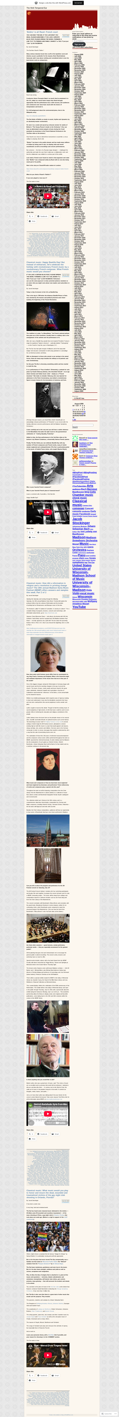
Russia (42, 250)
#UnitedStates (65, 559)
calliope (60, 236)
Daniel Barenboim (55, 1395)
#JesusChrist (45, 1158)
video (44, 1184)
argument (50, 234)
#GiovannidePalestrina (57, 1156)
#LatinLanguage (56, 1159)
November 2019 (79, 176)
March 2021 (78, 149)
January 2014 (79, 299)
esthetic (59, 1173)
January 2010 (79, 382)
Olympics (46, 246)
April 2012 (78, 335)
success (55, 251)
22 (83, 413)
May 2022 (77, 136)
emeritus (47, 1173)
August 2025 (78, 74)
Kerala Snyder (52, 1177)
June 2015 (78, 269)
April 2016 (78, 251)
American (53, 233)
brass (52, 236)
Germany (50, 1174)
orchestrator (30, 247)
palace (51, 1179)
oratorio (58, 1399)
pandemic (39, 247)
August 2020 (78, 161)
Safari (51, 250)
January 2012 (79, 340)
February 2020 (79, 171)
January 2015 (79, 278)
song (41, 1402)
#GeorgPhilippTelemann (63, 1154)
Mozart (42, 1399)
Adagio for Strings (36, 1392)
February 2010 (79, 381)
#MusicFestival (45, 1163)
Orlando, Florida (59, 1215)
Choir (48, 1171)
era (55, 1173)
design (58, 238)
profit (34, 248)
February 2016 (79, 255)
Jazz (53, 243)
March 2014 (78, 295)
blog (45, 236)
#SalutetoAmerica (35, 559)
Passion (67, 1399)
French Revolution (52, 566)
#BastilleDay (45, 549)
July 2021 (77, 142)
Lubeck (35, 1178)
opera (54, 1399)
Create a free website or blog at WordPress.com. (61, 1414)
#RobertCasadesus (64, 558)
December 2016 (79, 238)
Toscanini (44, 252)
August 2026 (78, 54)
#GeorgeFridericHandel (51, 1154)
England (46, 239)
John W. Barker (32, 1177)
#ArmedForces (38, 549)
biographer (44, 1170)
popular (67, 247)
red (59, 574)
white (50, 577)
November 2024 (79, 89)
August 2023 (78, 115)
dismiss (67, 238)
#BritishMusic (65, 1151)
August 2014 (78, 286)
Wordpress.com (43, 255)
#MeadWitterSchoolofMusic (80, 481)
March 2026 (78, 63)
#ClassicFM (35, 233)
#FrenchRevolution (39, 552)
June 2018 (78, 206)
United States (65, 576)
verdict (48, 253)
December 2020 (79, 154)
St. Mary (60, 1181)
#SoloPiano (42, 559)
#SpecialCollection (40, 1166)
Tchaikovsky (53, 1402)
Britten (55, 236)
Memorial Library (62, 1178)
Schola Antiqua (41, 1181)
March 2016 (78, 253)
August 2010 (78, 370)
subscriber (30, 576)
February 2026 (79, 65)
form (56, 565)
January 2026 (79, 67)
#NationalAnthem (65, 554)
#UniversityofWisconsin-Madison (84, 483)
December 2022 (79, 129)
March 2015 (78, 274)
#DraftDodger (39, 551)
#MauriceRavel (48, 554)
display (38, 563)
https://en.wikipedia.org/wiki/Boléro (36, 116)
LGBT (61, 1398)
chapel (40, 1171)
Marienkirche (46, 1178)
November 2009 (79, 386)
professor (53, 1180)
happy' (30, 567)
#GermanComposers (38, 1156)
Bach (63, 1168)
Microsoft (45, 245)
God (54, 1174)
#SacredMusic (57, 1165)
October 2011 (79, 346)
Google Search (37, 241)
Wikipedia (45, 254)
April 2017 (78, 231)
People (28, 1180)
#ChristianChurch (64, 1152)
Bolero (48, 236)
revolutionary (30, 575)
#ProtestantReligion (38, 1164)
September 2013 (80, 306)
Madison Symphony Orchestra (53, 244)
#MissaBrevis (37, 1163)
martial (67, 569)
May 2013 (77, 313)
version (53, 253)
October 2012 (79, 325)
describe (34, 563)
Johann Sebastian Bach (63, 1175)
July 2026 (77, 56)
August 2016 (78, 245)
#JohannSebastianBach (55, 1158)
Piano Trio (33, 1401)
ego (58, 563)
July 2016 (77, 246)
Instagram (66, 241)
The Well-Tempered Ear (36, 8)
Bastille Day (36, 561)
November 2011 (79, 344)
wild (50, 254)
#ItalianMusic (34, 553)
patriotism (66, 572)
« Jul (74, 419)
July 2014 (77, 288)
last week (61, 243)
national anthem (59, 570)
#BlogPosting (66, 549)
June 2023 (78, 119)
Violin (56, 253)
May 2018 (77, 208)
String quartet (46, 1402)
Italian (32, 568)
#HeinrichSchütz (39, 1157)
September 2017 (80, 222)
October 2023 (79, 112)
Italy (46, 1175)
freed (42, 566)
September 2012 (80, 327)
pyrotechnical (51, 574)
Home (55, 241)
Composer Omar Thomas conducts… (86, 451)
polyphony (39, 1180)
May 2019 (77, 187)
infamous (61, 567)
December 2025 (79, 68)
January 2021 (79, 152)
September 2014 (80, 285)
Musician (41, 246)
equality (67, 563)
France (34, 240)
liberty (57, 568)
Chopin (63, 1394)
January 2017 (79, 236)
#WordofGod (31, 1168)
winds (52, 254)
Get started (78, 3)
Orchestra (51, 246)
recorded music (54, 248)
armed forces (63, 560)
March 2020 (78, 169)
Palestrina (56, 1179)
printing (49, 1180)
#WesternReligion (64, 1167)
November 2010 (79, 365)
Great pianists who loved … (88, 438)
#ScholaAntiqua (65, 1165)
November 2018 (79, 197)
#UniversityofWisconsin (51, 1166)
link (32, 244)
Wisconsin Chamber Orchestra (84, 599)
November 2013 (79, 302)
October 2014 (79, 283)
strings (47, 251)
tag (39, 576)
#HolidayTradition (64, 552)
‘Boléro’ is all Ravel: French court (42, 32)
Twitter (48, 252)
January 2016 (79, 257)
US (29, 577)
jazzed (56, 243)
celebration (29, 562)
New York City (77, 547)
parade (40, 572)
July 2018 (77, 204)
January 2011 (79, 361)
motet (38, 1179)
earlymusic (36, 1173)
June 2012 (78, 332)
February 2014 (79, 297)
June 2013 (78, 311)
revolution (66, 574)
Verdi (67, 1403)
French (38, 240)
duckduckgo (35, 239)
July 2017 (77, 225)
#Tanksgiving (58, 559)
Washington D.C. (44, 577)
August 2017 (78, 224)
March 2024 (78, 103)
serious (61, 250)
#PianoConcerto (50, 556)
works (62, 577)
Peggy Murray (65, 1179)
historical (30, 1175)
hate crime (48, 1397)
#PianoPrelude (65, 556)
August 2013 (78, 307)
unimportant (59, 252)
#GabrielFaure (48, 552)
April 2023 (78, 122)
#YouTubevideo (43, 560)
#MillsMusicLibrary (64, 1161)
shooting (33, 1402)
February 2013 (79, 318)
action (49, 560)
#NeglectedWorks (54, 555)
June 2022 (78, 135)
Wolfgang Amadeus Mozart (44, 1303)
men (68, 1178)
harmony (35, 567)
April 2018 (78, 210)
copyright (47, 238)
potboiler (30, 248)
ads (41, 233)
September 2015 (80, 264)
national (52, 570)
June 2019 (78, 185)
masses (67, 244)
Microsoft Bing (51, 245)
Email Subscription (77, 31)
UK (55, 252)
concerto (64, 562)
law (65, 243)
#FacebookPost (47, 551)
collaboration (53, 237)
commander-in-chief (46, 562)
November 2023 (79, 110)
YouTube (67, 256)
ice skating (60, 241)
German (67, 566)
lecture (67, 1177)
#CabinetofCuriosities (40, 1152)
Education (42, 1173)
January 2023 (79, 128)
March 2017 (78, 232)
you (50, 255)
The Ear (91, 562)
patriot (57, 572)
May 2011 (77, 354)
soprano (56, 1181)
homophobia (54, 1397)
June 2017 (78, 227)
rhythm (30, 250)
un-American (58, 576)
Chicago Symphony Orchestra (54, 1394)
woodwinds (29, 255)
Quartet (43, 1401)
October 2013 (79, 304)
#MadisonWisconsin (64, 1160)
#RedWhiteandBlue (54, 558)
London (36, 244)
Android (58, 233)
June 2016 (78, 248)
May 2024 (77, 100)
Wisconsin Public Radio (50, 1261)
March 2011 (78, 358)
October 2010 (79, 367)
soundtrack (35, 251)
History (39, 567)
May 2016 (77, 250)
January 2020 (79, 173)
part (60, 1179)
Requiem (54, 1401)
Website (74, 597)
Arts (54, 234)
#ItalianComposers (57, 1157)
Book (54, 1170)
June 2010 (78, 374)
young (52, 255)
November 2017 (79, 218)
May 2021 (77, 145)
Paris (43, 572)
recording (61, 248)
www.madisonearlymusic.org (54, 1099)
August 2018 (78, 203)
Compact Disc (87, 505)
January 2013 (79, 320)
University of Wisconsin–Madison (57, 1403)
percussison (47, 247)
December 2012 (79, 321)
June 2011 (77, 353)
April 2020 (78, 168)
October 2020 (79, 157)
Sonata (51, 1181)
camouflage (61, 561)
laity (61, 1177)
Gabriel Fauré (61, 566)
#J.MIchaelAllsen (37, 1158)
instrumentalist (38, 243)
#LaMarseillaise (46, 553)
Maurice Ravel (38, 570)
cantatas (32, 1394)
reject (62, 574)
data (59, 1172)
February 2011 (79, 360)
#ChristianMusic (31, 1153)
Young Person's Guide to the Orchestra (62, 256)
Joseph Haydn (30, 1316)
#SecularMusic (31, 1166)
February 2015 (79, 276)
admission (53, 560)
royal (31, 1181)
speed (39, 251)
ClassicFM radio (46, 237)
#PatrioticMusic (42, 556)
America (48, 233)
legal (68, 243)
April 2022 (78, 138)
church (59, 1171)
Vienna (48, 1184)
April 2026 (78, 61)
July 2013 (77, 309)
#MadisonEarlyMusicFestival (51, 1160)
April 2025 (78, 81)
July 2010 (77, 372)
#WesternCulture (47, 1167)
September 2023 (80, 114)
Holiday (43, 567)
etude (57, 239)
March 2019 (78, 190)
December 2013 (79, 300)
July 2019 (77, 183)
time (64, 1181)
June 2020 (78, 164)
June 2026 (78, 58)
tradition (46, 576)
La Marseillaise (51, 568)
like (30, 244)
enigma (30, 1396)
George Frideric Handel (37, 1174)
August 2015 (78, 265)
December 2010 (79, 363)
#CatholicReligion (50, 1152)
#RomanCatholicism (35, 1165)
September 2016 (80, 243)
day (68, 562)
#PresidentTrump (45, 558)
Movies (32, 246)
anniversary (55, 1168)
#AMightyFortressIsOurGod (39, 1151)
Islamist (63, 1397)
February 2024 (79, 105)
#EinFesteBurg (65, 1153)
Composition (46, 1172)
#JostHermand (40, 1159)
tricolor (50, 576)
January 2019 (79, 194)
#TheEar (92, 481)
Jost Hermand (40, 1177)
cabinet (62, 1170)
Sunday (35, 576)
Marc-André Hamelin (57, 569)
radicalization (48, 1401)
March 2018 (78, 211)
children (45, 1171)
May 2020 (77, 166)
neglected (30, 572)
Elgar (67, 1395)
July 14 (45, 568)
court (51, 238)
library (28, 1178)
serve (54, 575)
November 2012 (79, 323)
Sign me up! (79, 44)
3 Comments (66, 276)
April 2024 (78, 101)
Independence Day (53, 567)
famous (67, 239)
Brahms (67, 1392)
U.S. (52, 252)
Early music (30, 1173)
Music (67, 232)
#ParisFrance (34, 556)
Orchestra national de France (62, 246)
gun (38, 1397)
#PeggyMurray (53, 1163)
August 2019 (78, 182)
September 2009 (80, 389)
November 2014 (79, 281)
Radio (45, 248)
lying (68, 568)
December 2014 (79, 279)
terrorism (59, 1402)
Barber (52, 1392)
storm (67, 575)
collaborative (60, 237)
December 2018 (79, 196)
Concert (29, 238)
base (35, 1170)
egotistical (62, 563)
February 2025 (79, 84)
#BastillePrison (52, 549)
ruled (39, 250)
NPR (85, 547)
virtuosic (61, 253)
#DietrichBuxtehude (56, 1153)
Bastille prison (43, 561)
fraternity (35, 566)
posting (93, 555)
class (63, 1171)
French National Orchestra (47, 240)
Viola (52, 1184)
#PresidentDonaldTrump (34, 558)
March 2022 (78, 140)
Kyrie (58, 1177)
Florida (47, 1396)
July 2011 (77, 351)
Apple (64, 233)
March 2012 (78, 337)
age (58, 560)
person (59, 247)
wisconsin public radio (49, 1404)
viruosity (37, 577)
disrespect (43, 563)
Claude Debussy (37, 562)
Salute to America (48, 575)
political (58, 573)
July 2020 (77, 163)
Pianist (35, 573)
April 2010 (78, 377)
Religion (67, 1180)
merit (41, 245)
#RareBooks (47, 1164)
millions (57, 245)
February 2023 (79, 126)
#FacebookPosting (56, 551)
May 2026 (77, 60)
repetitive (66, 248)
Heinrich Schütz (60, 1174)
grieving (34, 1397)
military (44, 570)
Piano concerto (44, 573)
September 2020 (80, 159)
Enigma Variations (44, 1263)
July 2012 (77, 330)
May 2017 (77, 229)
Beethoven (61, 1392)
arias (43, 1392)
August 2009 (78, 391)
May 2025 (77, 79)
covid (54, 238)
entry (54, 239)
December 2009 (79, 384)
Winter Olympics (59, 254)
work (59, 577)
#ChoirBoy (57, 1152)
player (63, 247)
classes (67, 1171)
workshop (57, 1185)
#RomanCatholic (65, 1164)
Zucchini (67, 1185)
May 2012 (77, 333)
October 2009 (79, 388)
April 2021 (78, 147)
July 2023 (77, 117)
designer (62, 238)
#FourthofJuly (31, 552)
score (57, 250)
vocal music (60, 1184)
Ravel (48, 248)
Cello (63, 236)
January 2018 (79, 215)
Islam (59, 1397)
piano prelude (52, 573)
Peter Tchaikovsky (37, 1311)
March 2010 (78, 379)
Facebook (62, 239)
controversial (34, 238)
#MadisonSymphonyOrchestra (57, 553)
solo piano (62, 575)
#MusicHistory (56, 554)
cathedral (66, 1170)
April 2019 (78, 189)
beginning (49, 561)
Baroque (31, 1170)
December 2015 (79, 258)
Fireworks (51, 565)
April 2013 (78, 314)
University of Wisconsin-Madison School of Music (44, 1182)
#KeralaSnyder (47, 1159)
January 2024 (79, 107)
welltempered (39, 254)
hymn (38, 1175)
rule (36, 250)
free (39, 566)
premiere (44, 1180)
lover (32, 1178)
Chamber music (34, 1171)
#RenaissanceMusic (55, 1164)
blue (56, 561)
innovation (66, 567)
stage (43, 251)
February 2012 (79, 339)
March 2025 (78, 82)
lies (60, 568)
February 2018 (79, 213)
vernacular (40, 1184)
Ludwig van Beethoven (44, 1309)
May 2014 (77, 292)
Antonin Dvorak (49, 1311)
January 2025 (79, 86)
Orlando (62, 1399)
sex (65, 250)
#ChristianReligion (40, 1153)
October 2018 (79, 199)
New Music (92, 544)
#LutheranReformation (38, 1160)
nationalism (66, 570)
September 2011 (80, 347)
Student (93, 560)
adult (44, 233)
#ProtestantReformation (63, 1163)
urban (35, 1184)
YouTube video (55, 1286)
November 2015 (79, 260)
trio (62, 1402)
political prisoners (64, 573)
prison (40, 574)
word (46, 1185)
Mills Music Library (31, 1179)
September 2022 (80, 133)
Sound (29, 251)
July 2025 (77, 75)
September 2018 (80, 201)
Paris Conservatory (50, 572)
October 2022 (79, 131)
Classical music (62, 232)
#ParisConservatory (64, 555)
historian (67, 1174)
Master (32, 245)
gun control (42, 1397)
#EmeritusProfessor (32, 1154)
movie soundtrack (64, 245)
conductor (47, 1395)
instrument (31, 243)
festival (67, 1173)
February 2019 (79, 192)
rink (34, 250)
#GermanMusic (56, 552)
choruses (33, 1395)
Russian (47, 250)
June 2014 (78, 290)
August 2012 (78, 328)
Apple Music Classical (41, 234)
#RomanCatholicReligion (47, 1165)
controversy (41, 238)
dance (55, 1172)
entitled (50, 239)
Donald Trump (49, 563)
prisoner (45, 574)
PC (42, 247)
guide (49, 241)
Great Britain (44, 241)
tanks (41, 576)
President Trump (34, 574)
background (32, 236)
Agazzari (50, 1168)
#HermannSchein (48, 1157)
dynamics (41, 239)
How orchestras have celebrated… (86, 444)
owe (35, 247)
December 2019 (79, 175)
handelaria (83, 443)
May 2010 (77, 375)
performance (54, 247)
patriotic (61, 572)
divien (67, 1172)
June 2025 (78, 77)
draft (55, 563)
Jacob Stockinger (47, 243)
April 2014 (78, 293)
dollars (30, 239)
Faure (43, 1396)
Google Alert (62, 240)
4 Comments (66, 36)
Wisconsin (66, 254)
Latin (63, 1177)
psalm (62, 1180)
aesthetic (45, 1168)
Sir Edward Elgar (58, 1263)
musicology (46, 1179)
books (57, 1170)
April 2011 (77, 356)
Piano (38, 573)
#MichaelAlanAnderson (53, 1161)
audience (66, 234)
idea (47, 567)
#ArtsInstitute (50, 1151)
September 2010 (80, 368)
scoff (54, 250)
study (51, 251)
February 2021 (79, 150)
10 (39, 233)
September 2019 (80, 180)
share (58, 575)
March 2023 (78, 124)
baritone (67, 1168)
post (88, 555)
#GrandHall (66, 1156)
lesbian (57, 1398)
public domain (39, 248)
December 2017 (79, 217)
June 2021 (78, 143)
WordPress (35, 255)
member (37, 245)
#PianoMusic (58, 556)
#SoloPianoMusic (50, 559)
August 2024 (78, 94)
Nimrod (50, 1399)
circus (31, 237)
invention (42, 1175)
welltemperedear (85, 461)
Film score (29, 240)
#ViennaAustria (38, 1167)
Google (56, 240)
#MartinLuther (35, 1161)
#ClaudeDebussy (32, 551)
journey (46, 1177)
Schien (34, 1181)
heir (52, 241)
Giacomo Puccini (65, 1396)
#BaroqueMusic (57, 1151)
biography (50, 1170)
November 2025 (79, 70)
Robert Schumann (62, 1401)
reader (56, 574)
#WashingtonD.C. (34, 560)
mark (63, 569)
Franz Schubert (42, 1316)
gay (59, 1396)
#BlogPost (59, 549)
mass (62, 244)
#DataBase (48, 1153)
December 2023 (79, 108)
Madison (43, 244)
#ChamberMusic (77, 474)
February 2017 (79, 234)
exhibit (62, 1173)
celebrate (66, 561)
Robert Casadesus (38, 575)
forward (59, 565)
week (64, 253)
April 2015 (78, 272)
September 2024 (80, 93)
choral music (54, 1171)
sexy (68, 250)
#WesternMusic (56, 1167)
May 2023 (77, 121)
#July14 (39, 553)
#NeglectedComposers (34, 555)
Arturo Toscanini (60, 234)
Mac (39, 244)
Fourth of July (65, 565)
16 (84, 412)
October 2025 (79, 72)
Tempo (64, 251)
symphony (60, 251)
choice (67, 236)
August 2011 (78, 349)
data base (62, 1172)
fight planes (45, 565)
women (42, 1185)
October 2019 (79, 178)
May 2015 (77, 271)
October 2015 (79, 262)
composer (66, 237)
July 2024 (77, 96)
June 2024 (78, 98)
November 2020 (79, 156)
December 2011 (79, 342)
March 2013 (78, 316)
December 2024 (79, 88)
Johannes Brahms (58, 1303)
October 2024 (79, 91)
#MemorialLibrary (43, 1161)
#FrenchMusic (41, 1154)
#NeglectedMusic (45, 555)
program (59, 1180)
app (61, 233)
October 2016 (79, 241)
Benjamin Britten (40, 236)
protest (38, 1401)
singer (87, 558)
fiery (41, 565)
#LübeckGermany (64, 1159)
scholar (47, 1181)
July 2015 (77, 267)
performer (30, 573)
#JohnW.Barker (65, 1158)
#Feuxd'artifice (65, 551)
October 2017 (79, 220)
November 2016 (79, 239)
